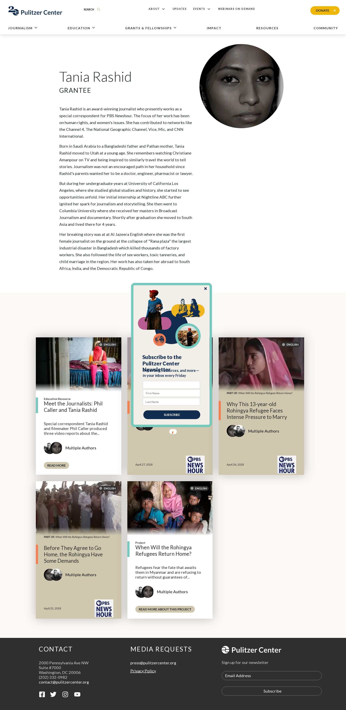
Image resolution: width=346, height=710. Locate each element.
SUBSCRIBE (172, 415)
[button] (171, 363)
